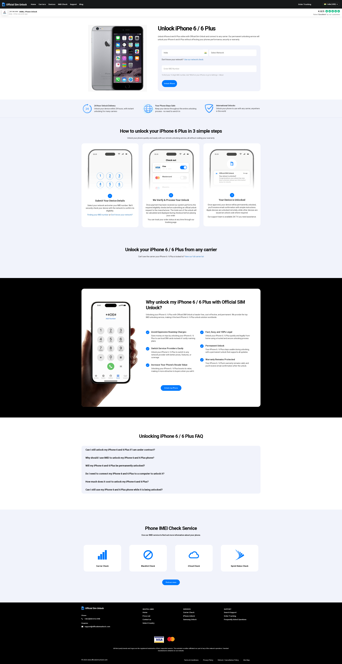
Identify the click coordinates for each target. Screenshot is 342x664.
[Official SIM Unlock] (14, 4)
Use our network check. (194, 59)
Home (33, 4)
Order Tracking (304, 4)
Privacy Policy (208, 660)
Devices (51, 4)
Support (73, 4)
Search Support (230, 612)
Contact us (147, 619)
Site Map (246, 660)
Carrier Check (188, 612)
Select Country (148, 623)
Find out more (171, 582)
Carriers (42, 4)
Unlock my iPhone (171, 388)
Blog (81, 4)
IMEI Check (62, 4)
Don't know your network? (122, 215)
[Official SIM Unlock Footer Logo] (92, 608)
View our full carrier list (194, 256)
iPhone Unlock (189, 616)
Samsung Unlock (190, 619)
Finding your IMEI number (97, 215)
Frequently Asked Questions (235, 619)
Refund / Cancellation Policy (228, 660)
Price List (146, 616)
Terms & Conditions (191, 660)
